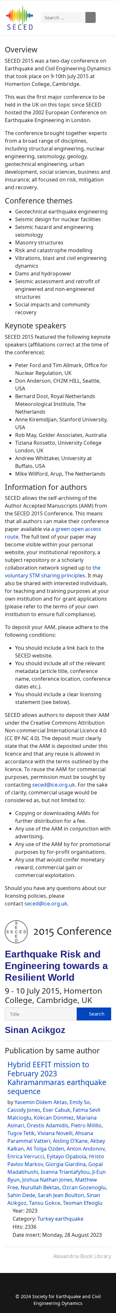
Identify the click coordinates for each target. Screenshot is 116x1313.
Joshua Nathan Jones (47, 1179)
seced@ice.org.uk (53, 784)
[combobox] (63, 17)
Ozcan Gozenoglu (84, 1187)
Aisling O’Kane (70, 1140)
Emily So (80, 1102)
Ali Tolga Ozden (45, 1148)
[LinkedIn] (77, 1286)
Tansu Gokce (44, 1202)
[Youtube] (64, 1286)
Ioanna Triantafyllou (65, 1171)
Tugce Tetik (21, 1133)
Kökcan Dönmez (54, 1117)
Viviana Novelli (54, 1133)
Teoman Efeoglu (82, 1202)
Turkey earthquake (60, 1218)
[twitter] (52, 1286)
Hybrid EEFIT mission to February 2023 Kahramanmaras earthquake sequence (56, 1077)
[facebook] (39, 1286)
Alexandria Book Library (82, 1256)
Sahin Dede (21, 1195)
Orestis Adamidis (47, 1125)
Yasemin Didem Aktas (41, 1102)
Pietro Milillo (86, 1125)
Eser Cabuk (56, 1109)
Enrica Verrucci (25, 1156)
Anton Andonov (85, 1148)
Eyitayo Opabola (66, 1156)
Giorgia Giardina (65, 1164)
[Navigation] (106, 17)
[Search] (94, 1014)
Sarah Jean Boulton (61, 1195)
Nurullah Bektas (40, 1187)
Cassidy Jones (23, 1109)
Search (90, 17)
